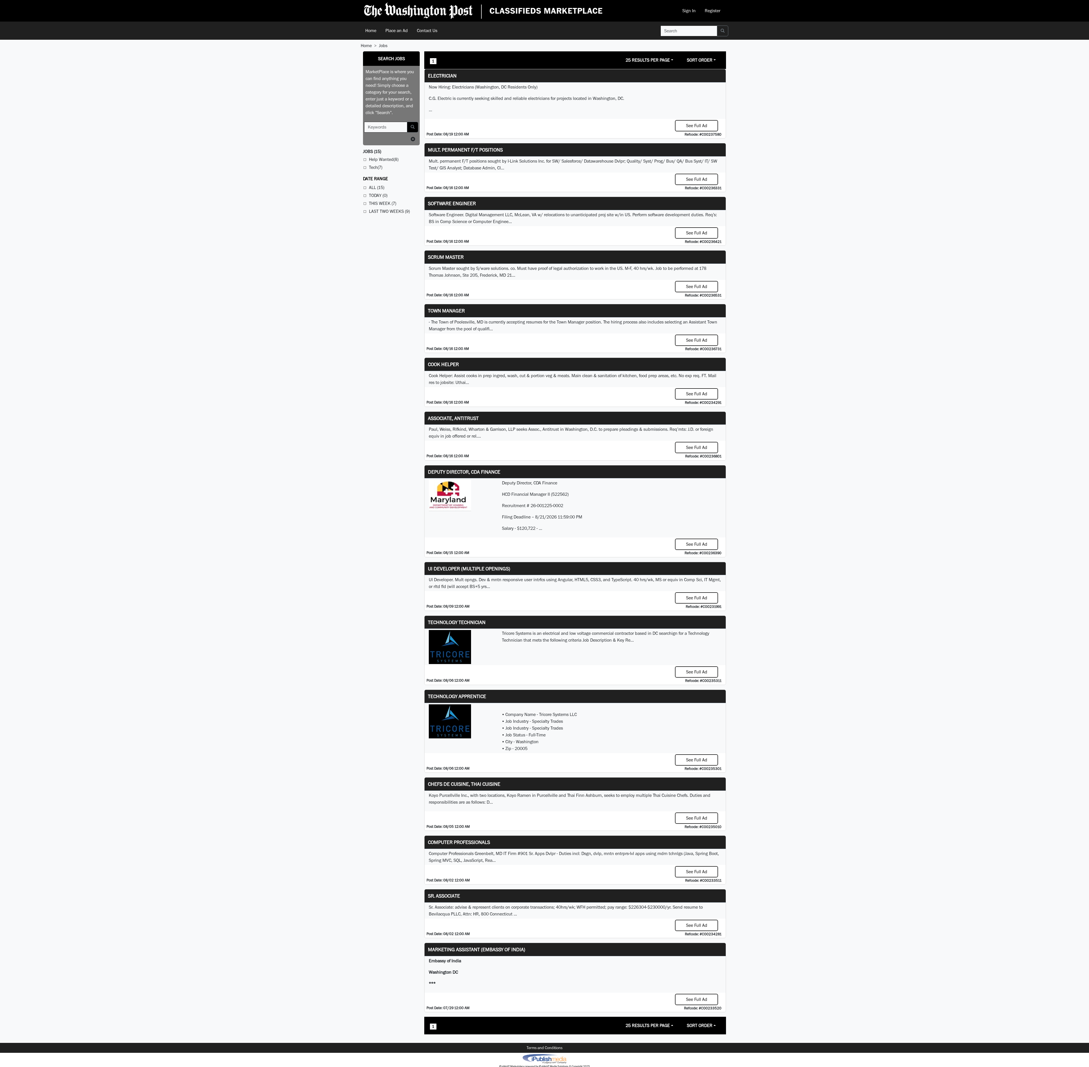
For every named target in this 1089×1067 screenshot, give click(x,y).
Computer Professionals (459, 842)
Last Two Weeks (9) (389, 211)
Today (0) (378, 195)
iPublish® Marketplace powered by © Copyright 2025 (544, 1058)
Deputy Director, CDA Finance (464, 472)
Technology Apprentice (457, 696)
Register (712, 10)
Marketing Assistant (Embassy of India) (476, 949)
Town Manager (446, 311)
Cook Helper (443, 364)
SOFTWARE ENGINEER (452, 203)
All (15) (376, 187)
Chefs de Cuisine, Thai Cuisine (464, 784)
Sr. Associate (444, 896)
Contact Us (427, 30)
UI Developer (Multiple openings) (469, 569)
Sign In (689, 10)
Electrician (442, 76)
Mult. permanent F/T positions (465, 150)
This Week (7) (382, 203)
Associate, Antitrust (453, 418)
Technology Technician (457, 622)
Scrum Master (446, 257)
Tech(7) (375, 167)
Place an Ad (396, 30)
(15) (372, 151)
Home (370, 30)
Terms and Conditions (544, 1047)
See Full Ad (696, 125)
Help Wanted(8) (383, 159)
